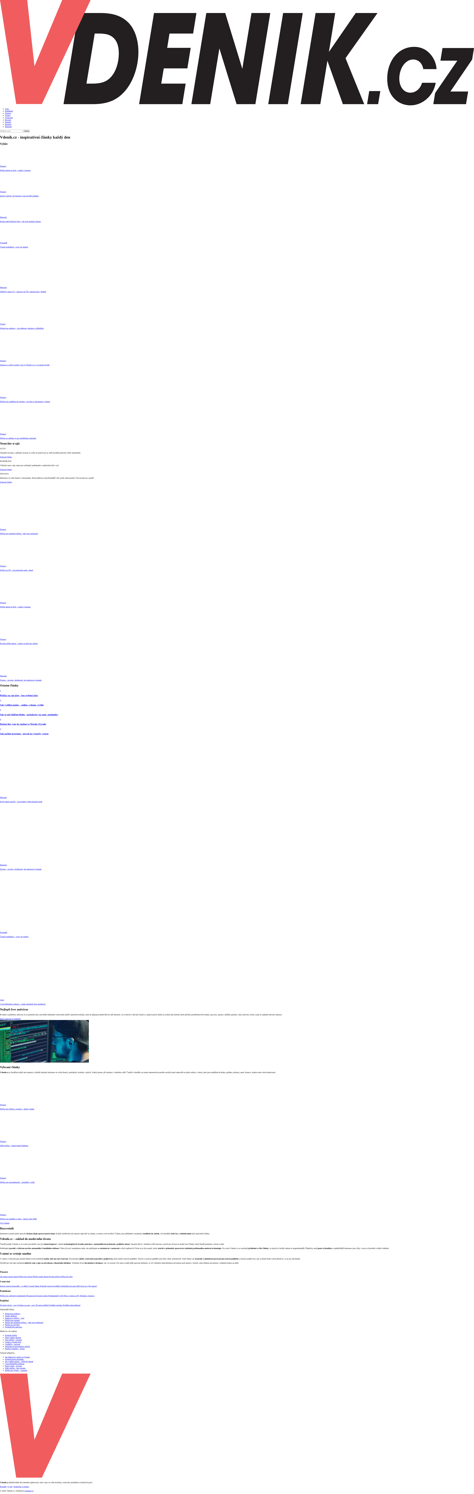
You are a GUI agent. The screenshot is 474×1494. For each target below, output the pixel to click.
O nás (10, 1487)
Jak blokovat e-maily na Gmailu (17, 1357)
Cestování (9, 118)
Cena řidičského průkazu (14, 1364)
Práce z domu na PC (72, 1296)
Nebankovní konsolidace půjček (17, 1346)
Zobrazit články (6, 457)
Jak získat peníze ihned (9, 1277)
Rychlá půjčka (54, 1277)
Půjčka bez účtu (66, 1277)
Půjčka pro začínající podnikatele (13, 1296)
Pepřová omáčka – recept (15, 1349)
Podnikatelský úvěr (56, 1296)
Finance (8, 113)
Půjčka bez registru (12, 1320)
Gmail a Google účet (13, 1342)
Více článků (4, 1223)
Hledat (26, 131)
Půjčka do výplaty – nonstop (16, 1370)
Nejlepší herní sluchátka (14, 1359)
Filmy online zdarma (13, 1338)
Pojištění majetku (56, 1305)
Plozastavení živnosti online (37, 1296)
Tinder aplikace (11, 1316)
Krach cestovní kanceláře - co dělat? (14, 1286)
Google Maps (34, 1286)
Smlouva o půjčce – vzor (14, 1318)
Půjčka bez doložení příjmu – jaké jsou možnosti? (24, 1323)
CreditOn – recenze (12, 1344)
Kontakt (3, 1487)
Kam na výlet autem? (88, 1286)
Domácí (8, 122)
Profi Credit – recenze (13, 1366)
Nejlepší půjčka (11, 1335)
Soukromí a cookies (21, 1487)
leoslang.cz (29, 1491)
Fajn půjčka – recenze (13, 1340)
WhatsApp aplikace (12, 1314)
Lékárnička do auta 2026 (70, 1286)
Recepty (8, 120)
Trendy (7, 115)
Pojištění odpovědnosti (71, 1305)
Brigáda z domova (87, 1296)
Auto (7, 109)
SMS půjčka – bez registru (15, 1368)
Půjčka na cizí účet (12, 1325)
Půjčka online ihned (41, 1277)
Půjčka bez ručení (25, 1277)
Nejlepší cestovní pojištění (50, 1286)
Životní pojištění (42, 1305)
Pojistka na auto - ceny (27, 1305)
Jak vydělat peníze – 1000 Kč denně (19, 1362)
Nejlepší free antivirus (13, 1327)
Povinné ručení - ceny (9, 1305)
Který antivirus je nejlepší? (10, 1019)
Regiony (8, 124)
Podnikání (9, 111)
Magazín (8, 127)
